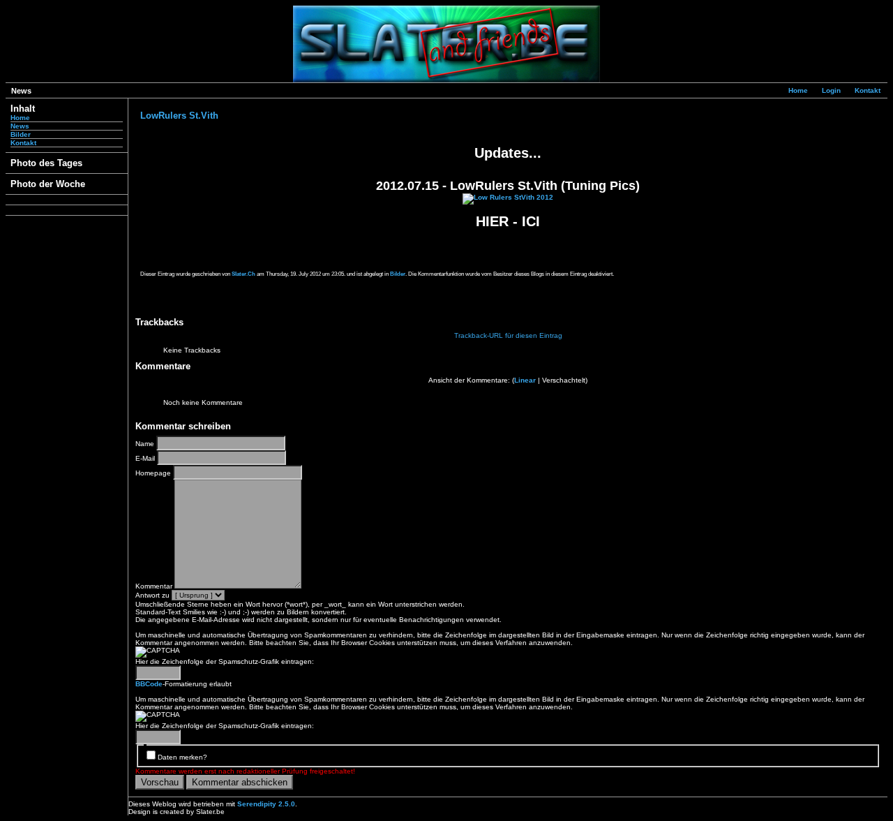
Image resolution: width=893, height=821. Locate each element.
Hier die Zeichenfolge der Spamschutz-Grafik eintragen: (224, 661)
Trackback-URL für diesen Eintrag (508, 335)
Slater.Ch (243, 273)
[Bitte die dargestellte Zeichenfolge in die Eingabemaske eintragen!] (157, 652)
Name (144, 444)
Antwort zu (152, 595)
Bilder (20, 134)
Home (798, 90)
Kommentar (153, 586)
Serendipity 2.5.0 (266, 804)
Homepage (153, 473)
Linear (525, 380)
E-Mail (145, 458)
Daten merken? (182, 757)
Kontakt (867, 90)
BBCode (149, 684)
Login (831, 90)
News (19, 126)
